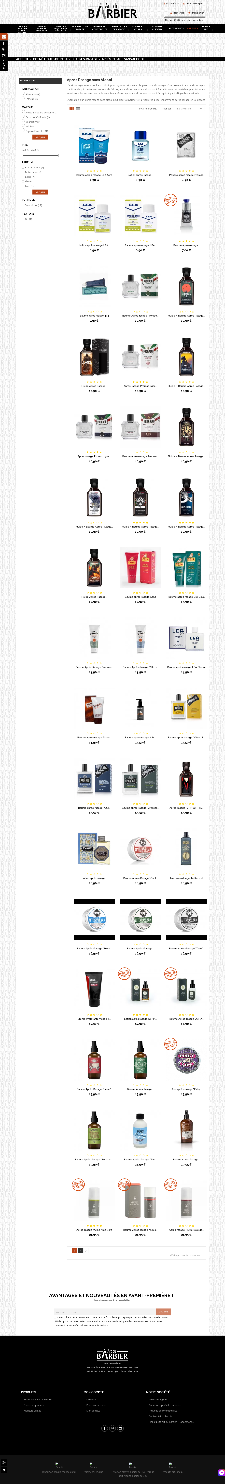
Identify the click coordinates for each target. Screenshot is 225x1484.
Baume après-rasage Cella (140, 596)
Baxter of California (38, 117)
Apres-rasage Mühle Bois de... (186, 1229)
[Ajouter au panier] (78, 168)
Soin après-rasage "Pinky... (186, 1089)
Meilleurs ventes (32, 1410)
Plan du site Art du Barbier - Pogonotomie (171, 1421)
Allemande (33, 94)
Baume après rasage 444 (94, 315)
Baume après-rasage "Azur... (94, 807)
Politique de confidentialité (163, 1410)
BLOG (4, 64)
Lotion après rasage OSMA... (140, 1018)
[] (86, 1250)
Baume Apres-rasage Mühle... (140, 1229)
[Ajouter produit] (99, 168)
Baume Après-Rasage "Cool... (140, 878)
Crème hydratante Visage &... (94, 1018)
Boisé (30, 176)
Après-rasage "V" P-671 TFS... (186, 807)
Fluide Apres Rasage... (94, 386)
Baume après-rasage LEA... (140, 245)
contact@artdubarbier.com (121, 1371)
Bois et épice (33, 172)
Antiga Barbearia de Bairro (41, 112)
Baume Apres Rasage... (186, 1159)
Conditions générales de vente (165, 1405)
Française (32, 98)
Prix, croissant (189, 109)
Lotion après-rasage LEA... (94, 245)
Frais (29, 186)
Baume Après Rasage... (140, 1089)
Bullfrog (31, 126)
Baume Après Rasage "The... (140, 1159)
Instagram (4, 55)
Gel (28, 219)
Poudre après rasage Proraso (186, 175)
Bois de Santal (34, 167)
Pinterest (4, 49)
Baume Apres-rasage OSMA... (186, 1018)
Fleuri (29, 181)
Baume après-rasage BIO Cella (186, 596)
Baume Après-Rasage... (140, 948)
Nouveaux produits (34, 1405)
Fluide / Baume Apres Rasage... (186, 315)
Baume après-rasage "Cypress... (140, 807)
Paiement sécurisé (96, 1405)
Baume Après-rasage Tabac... (94, 737)
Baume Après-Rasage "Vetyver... (94, 667)
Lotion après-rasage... (140, 175)
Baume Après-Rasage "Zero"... (186, 948)
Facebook (4, 43)
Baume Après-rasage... (186, 245)
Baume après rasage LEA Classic (186, 667)
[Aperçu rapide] (111, 168)
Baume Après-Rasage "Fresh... (94, 948)
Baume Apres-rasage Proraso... (140, 315)
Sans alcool (33, 205)
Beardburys (33, 121)
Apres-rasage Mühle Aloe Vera (94, 1229)
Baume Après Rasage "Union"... (94, 1089)
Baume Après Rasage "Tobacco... (94, 1159)
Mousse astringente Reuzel (186, 878)
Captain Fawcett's (37, 131)
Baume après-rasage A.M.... (140, 737)
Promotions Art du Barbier (38, 1399)
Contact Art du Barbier (161, 1416)
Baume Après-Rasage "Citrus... (140, 667)
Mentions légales (158, 1399)
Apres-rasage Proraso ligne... (140, 386)
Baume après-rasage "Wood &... (186, 737)
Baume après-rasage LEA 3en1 (94, 175)
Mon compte (93, 1410)
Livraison (91, 1399)
